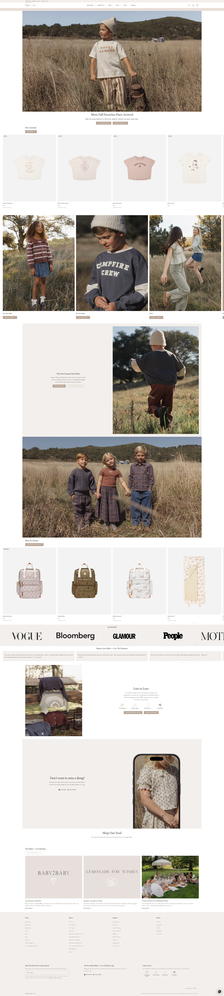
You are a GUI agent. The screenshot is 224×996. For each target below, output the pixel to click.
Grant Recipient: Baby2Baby (33, 901)
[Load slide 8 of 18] (188, 663)
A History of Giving (74, 940)
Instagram (159, 924)
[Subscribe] (67, 972)
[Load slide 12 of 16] (194, 210)
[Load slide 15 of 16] (197, 210)
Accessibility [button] (144, 993)
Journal (71, 921)
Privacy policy (167, 993)
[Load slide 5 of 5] (198, 644)
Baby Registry (73, 948)
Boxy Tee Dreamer (117, 203)
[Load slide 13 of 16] (195, 210)
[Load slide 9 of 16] (191, 210)
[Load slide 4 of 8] (194, 623)
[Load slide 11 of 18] (191, 663)
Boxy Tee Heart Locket (63, 203)
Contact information (193, 993)
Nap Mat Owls (171, 616)
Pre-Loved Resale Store (31, 945)
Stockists (71, 931)
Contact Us (116, 945)
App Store (63, 789)
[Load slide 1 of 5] (194, 644)
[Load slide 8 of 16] (190, 210)
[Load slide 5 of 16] (187, 210)
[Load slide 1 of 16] (182, 210)
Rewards (115, 940)
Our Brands (72, 924)
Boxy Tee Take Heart (8, 203)
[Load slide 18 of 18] (198, 663)
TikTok (158, 928)
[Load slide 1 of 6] (193, 322)
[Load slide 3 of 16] (185, 210)
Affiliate (115, 933)
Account (115, 924)
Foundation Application (75, 942)
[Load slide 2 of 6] (194, 322)
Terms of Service (58, 977)
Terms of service (175, 993)
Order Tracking (117, 928)
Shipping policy (184, 993)
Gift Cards (28, 921)
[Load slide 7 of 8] (197, 623)
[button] (91, 5)
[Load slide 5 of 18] (185, 663)
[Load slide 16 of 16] (198, 210)
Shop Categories (29, 942)
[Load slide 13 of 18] (193, 663)
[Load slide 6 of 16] (188, 210)
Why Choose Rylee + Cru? (76, 933)
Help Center (116, 921)
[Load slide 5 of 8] (195, 623)
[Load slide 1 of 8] (191, 623)
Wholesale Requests (74, 936)
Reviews (158, 921)
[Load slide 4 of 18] (183, 663)
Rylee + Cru (33, 993)
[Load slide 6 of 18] (186, 663)
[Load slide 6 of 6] (198, 322)
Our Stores (72, 928)
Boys (26, 933)
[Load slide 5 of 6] (197, 322)
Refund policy (159, 993)
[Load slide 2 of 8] (192, 623)
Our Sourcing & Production (76, 945)
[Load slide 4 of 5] (197, 644)
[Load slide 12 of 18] (192, 663)
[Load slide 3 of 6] (195, 322)
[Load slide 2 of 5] (195, 644)
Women (27, 940)
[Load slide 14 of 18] (194, 663)
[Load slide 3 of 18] (182, 663)
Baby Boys (28, 928)
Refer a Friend (117, 936)
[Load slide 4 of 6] (196, 322)
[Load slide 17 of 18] (197, 663)
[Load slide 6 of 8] (196, 623)
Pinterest (159, 933)
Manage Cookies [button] (152, 993)
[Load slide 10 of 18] (190, 663)
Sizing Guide (116, 942)
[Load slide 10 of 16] (192, 210)
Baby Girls (28, 924)
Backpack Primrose (7, 616)
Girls (26, 931)
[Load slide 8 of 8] (198, 623)
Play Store (72, 789)
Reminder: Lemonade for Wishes (93, 901)
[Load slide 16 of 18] (196, 663)
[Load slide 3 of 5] (196, 644)
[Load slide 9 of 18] (189, 663)
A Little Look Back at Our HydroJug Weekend (155, 901)
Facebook (159, 931)
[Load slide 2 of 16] (183, 210)
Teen (26, 936)
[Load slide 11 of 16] (193, 210)
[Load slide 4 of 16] (186, 210)
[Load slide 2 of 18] (181, 663)
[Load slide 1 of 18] (180, 663)
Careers (71, 952)
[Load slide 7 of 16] (189, 210)
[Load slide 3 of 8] (193, 623)
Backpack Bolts (61, 616)
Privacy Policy (50, 977)
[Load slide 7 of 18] (187, 663)
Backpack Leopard (117, 616)
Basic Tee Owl (171, 203)
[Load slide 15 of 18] (195, 663)
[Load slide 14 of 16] (196, 210)
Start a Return (117, 931)
